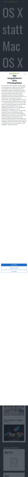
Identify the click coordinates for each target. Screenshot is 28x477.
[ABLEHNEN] (25, 74)
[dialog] (14, 238)
